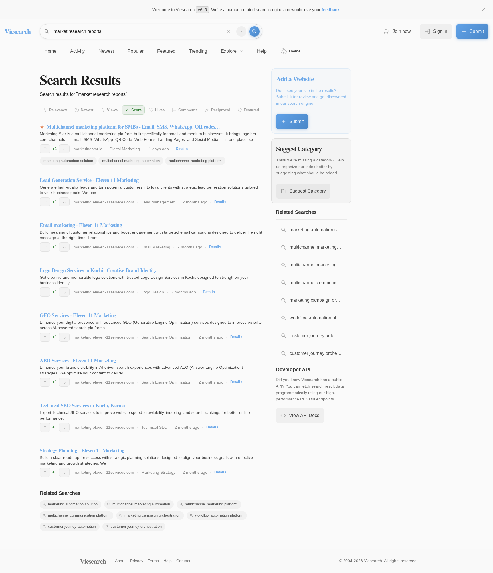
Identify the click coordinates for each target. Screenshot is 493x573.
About (120, 560)
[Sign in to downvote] (64, 148)
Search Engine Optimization (166, 337)
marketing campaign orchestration (152, 515)
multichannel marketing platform (195, 161)
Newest (87, 110)
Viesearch (18, 31)
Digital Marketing (125, 149)
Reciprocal (220, 110)
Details (182, 149)
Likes (160, 110)
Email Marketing (155, 247)
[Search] (254, 31)
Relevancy (58, 110)
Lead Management (158, 202)
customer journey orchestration (136, 526)
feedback (331, 9)
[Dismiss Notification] (483, 10)
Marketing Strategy (158, 472)
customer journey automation (72, 526)
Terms (153, 560)
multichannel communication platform (79, 515)
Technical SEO (154, 427)
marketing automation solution (68, 161)
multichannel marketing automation (131, 161)
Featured (251, 110)
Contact (183, 560)
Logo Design (152, 292)
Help (167, 560)
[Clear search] (228, 31)
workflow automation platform (219, 515)
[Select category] (241, 31)
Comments (187, 110)
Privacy (136, 560)
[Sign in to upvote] (45, 148)
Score (136, 110)
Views (112, 110)
